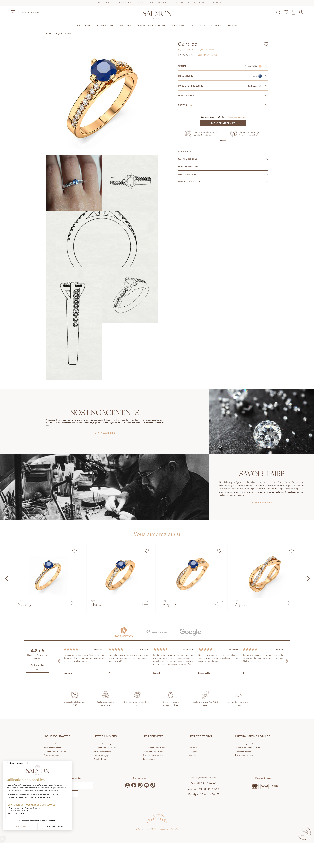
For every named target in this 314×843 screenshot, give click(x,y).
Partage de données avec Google (24, 808)
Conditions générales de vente (249, 743)
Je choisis (20, 826)
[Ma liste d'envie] (286, 12)
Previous (59, 661)
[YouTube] (146, 785)
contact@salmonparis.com (203, 777)
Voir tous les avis (37, 667)
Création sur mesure (152, 743)
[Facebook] (133, 785)
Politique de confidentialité (247, 747)
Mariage (192, 755)
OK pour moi (55, 826)
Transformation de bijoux (154, 747)
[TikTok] (152, 785)
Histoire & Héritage (103, 743)
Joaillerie (193, 747)
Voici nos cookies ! (17, 813)
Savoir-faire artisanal (103, 751)
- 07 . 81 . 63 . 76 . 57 (203, 794)
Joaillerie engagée (102, 755)
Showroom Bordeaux (53, 747)
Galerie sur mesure (197, 743)
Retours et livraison (244, 755)
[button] (304, 833)
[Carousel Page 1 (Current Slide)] (221, 140)
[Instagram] (127, 785)
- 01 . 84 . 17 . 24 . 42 (203, 783)
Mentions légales (243, 751)
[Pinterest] (140, 785)
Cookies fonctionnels (18, 810)
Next (287, 661)
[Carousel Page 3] (225, 140)
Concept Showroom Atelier (106, 747)
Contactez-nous (51, 755)
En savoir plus (106, 433)
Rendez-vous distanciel (55, 751)
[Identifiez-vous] (301, 13)
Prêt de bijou (149, 759)
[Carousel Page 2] (223, 140)
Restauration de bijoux (153, 751)
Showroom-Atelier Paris (55, 743)
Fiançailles (193, 751)
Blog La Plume (100, 759)
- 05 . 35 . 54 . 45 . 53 (203, 789)
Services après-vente (153, 755)
